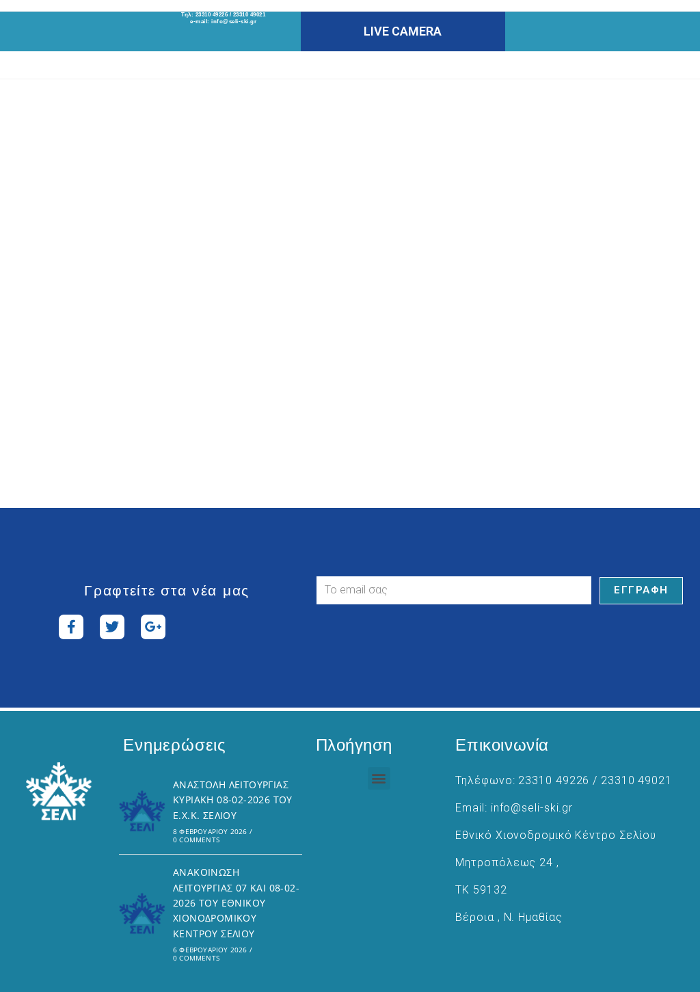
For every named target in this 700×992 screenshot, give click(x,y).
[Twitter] (112, 627)
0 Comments (196, 839)
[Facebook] (71, 627)
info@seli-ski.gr (233, 21)
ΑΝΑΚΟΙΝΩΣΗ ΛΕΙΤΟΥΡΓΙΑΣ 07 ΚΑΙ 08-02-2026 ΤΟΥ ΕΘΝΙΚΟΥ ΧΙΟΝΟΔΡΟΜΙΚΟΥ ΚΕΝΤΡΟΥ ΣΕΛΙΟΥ (236, 903)
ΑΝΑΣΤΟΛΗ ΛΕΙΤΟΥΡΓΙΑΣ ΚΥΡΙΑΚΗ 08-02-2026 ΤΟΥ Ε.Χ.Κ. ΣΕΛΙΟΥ (233, 800)
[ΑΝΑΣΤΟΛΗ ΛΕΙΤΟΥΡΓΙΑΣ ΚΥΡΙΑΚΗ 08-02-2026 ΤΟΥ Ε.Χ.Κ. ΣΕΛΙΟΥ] (142, 811)
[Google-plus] (153, 627)
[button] (379, 778)
